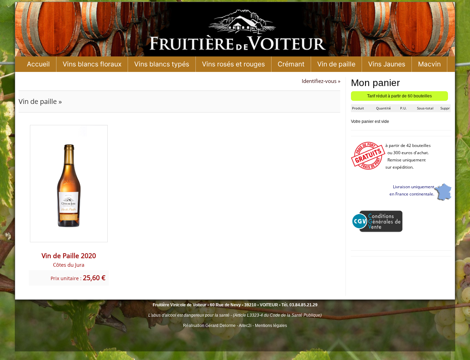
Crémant (291, 64)
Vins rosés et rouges (233, 64)
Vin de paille (336, 64)
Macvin (429, 64)
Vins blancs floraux (92, 64)
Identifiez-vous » (321, 80)
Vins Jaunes (386, 64)
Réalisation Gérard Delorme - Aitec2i (218, 325)
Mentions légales (271, 325)
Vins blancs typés (161, 64)
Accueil (38, 64)
